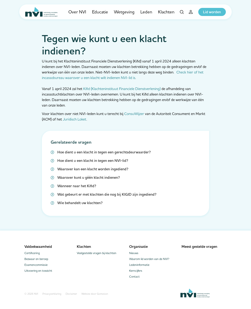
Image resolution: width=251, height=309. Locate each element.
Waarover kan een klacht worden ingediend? (92, 169)
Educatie (100, 12)
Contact (134, 276)
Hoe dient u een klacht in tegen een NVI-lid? (92, 160)
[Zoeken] (181, 12)
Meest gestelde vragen (199, 246)
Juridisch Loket (74, 119)
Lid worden (212, 12)
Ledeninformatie (139, 265)
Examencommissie (36, 265)
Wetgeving (124, 12)
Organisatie (138, 246)
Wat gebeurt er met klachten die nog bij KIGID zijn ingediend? (106, 194)
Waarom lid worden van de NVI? (149, 259)
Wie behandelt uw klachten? (80, 202)
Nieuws (133, 253)
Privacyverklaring (51, 293)
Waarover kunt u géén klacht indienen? (88, 177)
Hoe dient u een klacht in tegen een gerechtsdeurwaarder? (104, 152)
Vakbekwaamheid (38, 246)
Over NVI (77, 12)
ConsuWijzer (134, 113)
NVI (41, 12)
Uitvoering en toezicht (38, 270)
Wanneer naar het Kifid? (76, 186)
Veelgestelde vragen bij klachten (96, 253)
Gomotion (102, 293)
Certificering (32, 253)
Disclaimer (71, 293)
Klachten (166, 12)
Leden (146, 12)
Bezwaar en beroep (36, 259)
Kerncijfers (135, 270)
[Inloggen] (190, 12)
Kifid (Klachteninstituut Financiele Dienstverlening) (122, 88)
